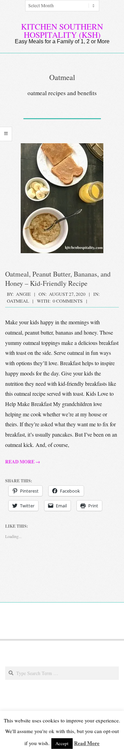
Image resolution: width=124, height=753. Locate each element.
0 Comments (68, 301)
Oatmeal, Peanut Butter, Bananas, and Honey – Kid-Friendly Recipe (58, 278)
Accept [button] (62, 743)
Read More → (22, 461)
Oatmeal (18, 301)
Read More (87, 743)
